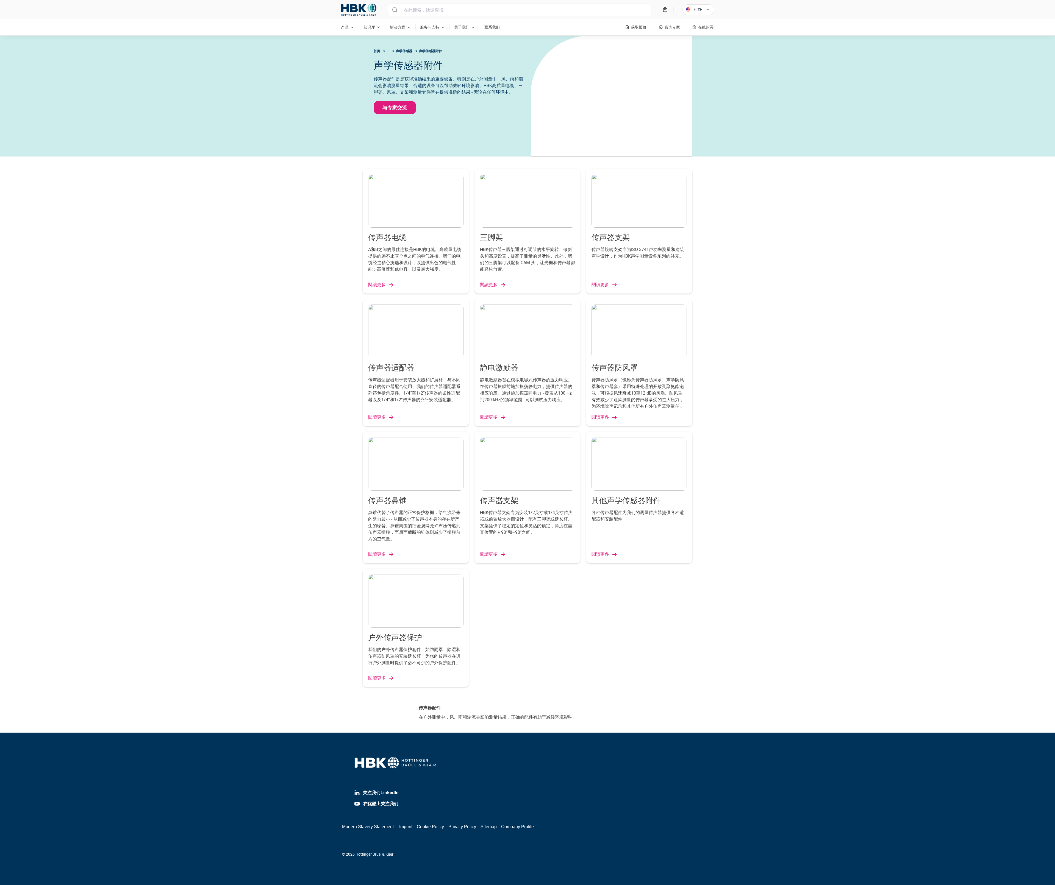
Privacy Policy (462, 826)
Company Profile (517, 826)
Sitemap (489, 826)
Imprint (405, 826)
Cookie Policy (430, 826)
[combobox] (519, 10)
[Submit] (394, 10)
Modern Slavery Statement (368, 826)
